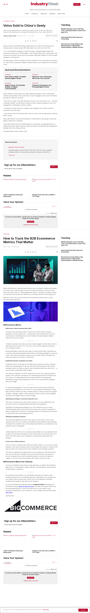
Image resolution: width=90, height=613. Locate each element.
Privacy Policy (46, 609)
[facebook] (25, 41)
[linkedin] (28, 41)
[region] (30, 210)
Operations (43, 13)
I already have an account (30, 224)
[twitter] (30, 41)
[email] (35, 41)
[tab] (7, 206)
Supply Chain (61, 13)
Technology (34, 13)
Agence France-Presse (9, 35)
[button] (4, 4)
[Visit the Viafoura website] (54, 213)
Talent (27, 13)
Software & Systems (8, 21)
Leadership (52, 13)
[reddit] (33, 41)
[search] (7, 4)
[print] (57, 41)
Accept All (83, 610)
